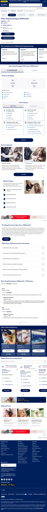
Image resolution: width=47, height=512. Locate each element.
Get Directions (6, 30)
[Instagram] (9, 479)
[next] (44, 322)
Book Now (23, 140)
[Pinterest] (7, 479)
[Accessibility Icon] (3, 496)
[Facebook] (2, 479)
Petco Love (34, 453)
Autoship (20, 456)
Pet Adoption (21, 454)
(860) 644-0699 (23, 373)
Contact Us (3, 453)
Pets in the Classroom (23, 462)
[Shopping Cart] (45, 5)
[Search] (40, 5)
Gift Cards (34, 454)
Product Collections (22, 461)
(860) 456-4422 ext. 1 (7, 25)
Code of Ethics (35, 446)
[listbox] (24, 55)
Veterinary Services (22, 451)
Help (2, 451)
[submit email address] (14, 465)
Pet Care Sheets (21, 459)
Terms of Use (8, 474)
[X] (4, 479)
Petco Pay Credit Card (23, 446)
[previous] (2, 322)
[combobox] (23, 361)
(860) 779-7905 (41, 372)
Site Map (30, 494)
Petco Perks (20, 443)
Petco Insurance (21, 453)
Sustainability (35, 459)
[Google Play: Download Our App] (11, 485)
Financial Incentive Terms (6, 475)
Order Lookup (4, 446)
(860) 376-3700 (5, 372)
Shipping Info (4, 445)
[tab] (12, 70)
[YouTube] (11, 479)
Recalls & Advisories (5, 448)
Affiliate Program (36, 451)
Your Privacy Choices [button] (20, 494)
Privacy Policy (11, 494)
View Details (7, 390)
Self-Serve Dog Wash (22, 448)
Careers (34, 443)
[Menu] (1, 4)
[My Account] (43, 5)
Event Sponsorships (36, 448)
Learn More (23, 174)
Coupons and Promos (37, 456)
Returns (2, 443)
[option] (10, 55)
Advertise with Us (36, 461)
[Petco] (5, 4)
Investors (34, 458)
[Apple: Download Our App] (4, 485)
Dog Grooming (21, 445)
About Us (34, 445)
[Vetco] (3, 490)
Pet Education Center (22, 458)
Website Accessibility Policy (7, 454)
